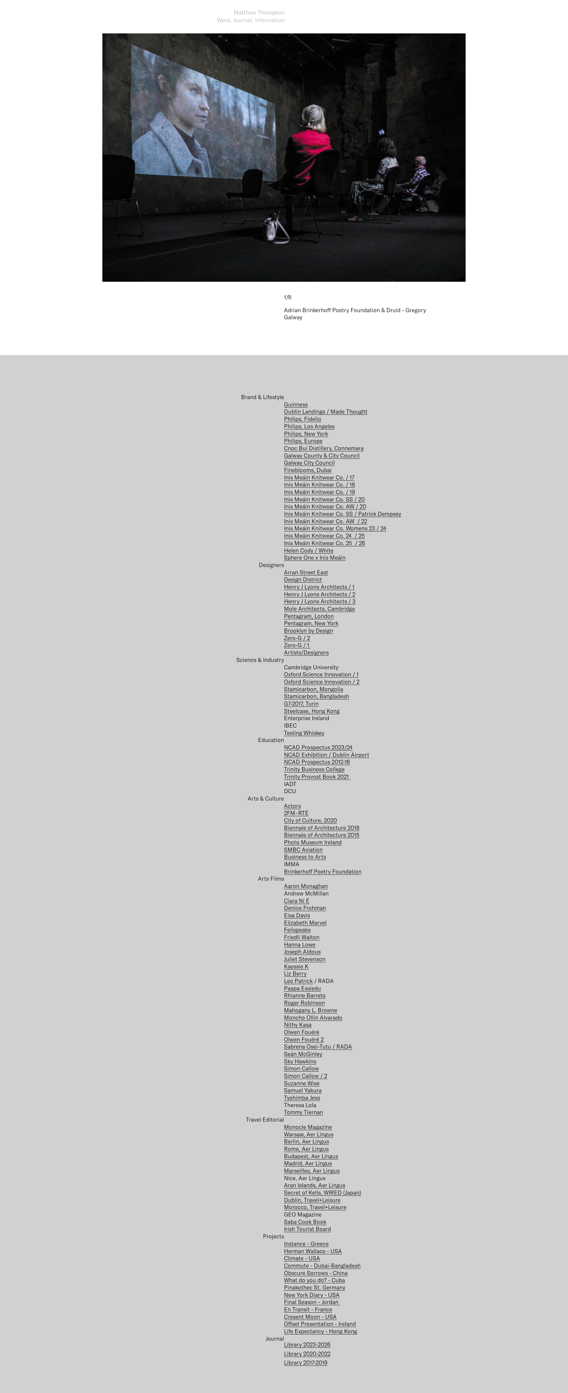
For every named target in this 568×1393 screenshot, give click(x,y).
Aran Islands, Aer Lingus (314, 1185)
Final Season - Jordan (312, 1301)
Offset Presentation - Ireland (320, 1323)
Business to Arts (305, 856)
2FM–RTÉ (296, 812)
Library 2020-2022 (307, 1353)
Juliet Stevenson (304, 958)
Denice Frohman (305, 907)
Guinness (296, 404)
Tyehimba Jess (302, 1097)
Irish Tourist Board (307, 1228)
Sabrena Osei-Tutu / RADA (318, 1046)
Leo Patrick (298, 980)
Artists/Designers (306, 652)
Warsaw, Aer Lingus (308, 1134)
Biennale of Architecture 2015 (321, 834)
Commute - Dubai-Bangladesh (322, 1265)
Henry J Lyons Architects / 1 (319, 586)
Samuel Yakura (303, 1090)
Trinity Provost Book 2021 (317, 776)
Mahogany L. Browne (310, 1010)
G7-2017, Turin (301, 703)
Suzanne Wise (302, 1083)
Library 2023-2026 (307, 1344)
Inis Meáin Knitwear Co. (315, 506)
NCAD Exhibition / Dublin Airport (326, 754)
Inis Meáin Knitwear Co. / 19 (319, 491)
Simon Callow (301, 1068)
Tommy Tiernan (303, 1112)
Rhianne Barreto (305, 995)
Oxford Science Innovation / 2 (321, 681)
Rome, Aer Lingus (306, 1148)
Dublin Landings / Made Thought (325, 411)
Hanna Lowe (299, 944)
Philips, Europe (303, 440)
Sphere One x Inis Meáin (315, 557)
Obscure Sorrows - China (316, 1272)
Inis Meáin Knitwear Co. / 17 (319, 477)
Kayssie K (296, 966)
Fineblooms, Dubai (308, 470)
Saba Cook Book (305, 1221)
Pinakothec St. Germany (314, 1287)
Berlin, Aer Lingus (306, 1141)
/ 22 (361, 521)
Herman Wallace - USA (313, 1251)
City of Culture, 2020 (310, 820)
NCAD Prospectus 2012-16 (317, 761)
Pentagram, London (309, 616)
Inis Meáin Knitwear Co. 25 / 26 (324, 543)
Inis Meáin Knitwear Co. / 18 (319, 484)
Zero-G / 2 (297, 637)
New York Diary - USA (312, 1294)
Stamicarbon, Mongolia (313, 689)
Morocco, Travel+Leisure (315, 1207)
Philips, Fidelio (302, 418)
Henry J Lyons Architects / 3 (320, 601)
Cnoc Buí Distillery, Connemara (324, 448)
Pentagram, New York (311, 623)
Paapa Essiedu (302, 988)
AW (351, 506)
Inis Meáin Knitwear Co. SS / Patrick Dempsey (342, 513)
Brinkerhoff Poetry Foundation (323, 871)
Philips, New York (306, 433)
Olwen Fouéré (301, 1031)
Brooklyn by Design (308, 630)
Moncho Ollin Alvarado (313, 1017)
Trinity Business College (314, 769)
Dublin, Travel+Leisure (312, 1199)
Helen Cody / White (308, 550)
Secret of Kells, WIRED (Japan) (322, 1192)
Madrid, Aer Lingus (308, 1163)
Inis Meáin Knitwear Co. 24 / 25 (324, 535)
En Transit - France (308, 1309)
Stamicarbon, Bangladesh (316, 696)
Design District (303, 579)
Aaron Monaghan (306, 885)
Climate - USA (302, 1258)
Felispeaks (297, 929)
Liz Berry (295, 973)
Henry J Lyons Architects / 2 (319, 594)
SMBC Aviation (303, 849)
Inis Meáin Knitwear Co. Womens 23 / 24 (335, 528)
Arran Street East (306, 572)
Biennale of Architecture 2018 (321, 827)
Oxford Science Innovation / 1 (321, 674)
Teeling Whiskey (304, 732)
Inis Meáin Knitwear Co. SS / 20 (324, 499)
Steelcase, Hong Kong (312, 710)
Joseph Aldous (302, 951)
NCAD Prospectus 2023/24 (318, 747)
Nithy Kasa (298, 1024)
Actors (292, 805)
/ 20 (361, 506)
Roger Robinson (304, 1002)
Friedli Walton (302, 937)
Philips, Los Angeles (309, 426)
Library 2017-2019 (305, 1362)
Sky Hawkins (300, 1061)
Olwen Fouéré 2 (304, 1039)
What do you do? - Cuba (314, 1280)
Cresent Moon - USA (310, 1316)
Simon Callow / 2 (305, 1075)
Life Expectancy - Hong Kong (320, 1331)
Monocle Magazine (308, 1126)
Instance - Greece (306, 1243)
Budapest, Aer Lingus (311, 1156)
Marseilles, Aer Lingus (312, 1170)
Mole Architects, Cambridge (319, 608)
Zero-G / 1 (297, 645)
